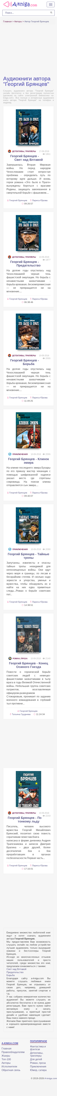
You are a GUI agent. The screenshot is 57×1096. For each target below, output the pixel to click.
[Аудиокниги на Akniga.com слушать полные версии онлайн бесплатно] (19, 4)
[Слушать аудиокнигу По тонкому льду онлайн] (28, 789)
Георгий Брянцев (18, 200)
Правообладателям (13, 1052)
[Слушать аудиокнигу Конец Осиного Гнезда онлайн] (28, 634)
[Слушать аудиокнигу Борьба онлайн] (28, 332)
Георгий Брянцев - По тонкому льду (24, 819)
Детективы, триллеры (24, 151)
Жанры (6, 1055)
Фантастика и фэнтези (38, 1048)
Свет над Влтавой (16, 969)
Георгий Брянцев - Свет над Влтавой (26, 157)
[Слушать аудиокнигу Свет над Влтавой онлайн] (28, 127)
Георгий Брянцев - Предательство (25, 263)
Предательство (14, 972)
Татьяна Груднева (21, 714)
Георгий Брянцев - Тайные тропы (28, 555)
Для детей (36, 1059)
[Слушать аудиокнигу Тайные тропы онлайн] (28, 525)
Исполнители (9, 1066)
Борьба (10, 975)
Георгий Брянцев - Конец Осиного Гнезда (28, 665)
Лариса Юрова (40, 200)
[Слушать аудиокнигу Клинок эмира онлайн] (28, 430)
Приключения (20, 454)
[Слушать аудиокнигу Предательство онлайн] (28, 233)
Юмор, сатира (38, 1070)
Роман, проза (20, 658)
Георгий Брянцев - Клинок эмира (28, 460)
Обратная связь (11, 1070)
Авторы (6, 1063)
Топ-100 (6, 1059)
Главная (6, 1048)
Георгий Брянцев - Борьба (24, 362)
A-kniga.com (50, 1078)
